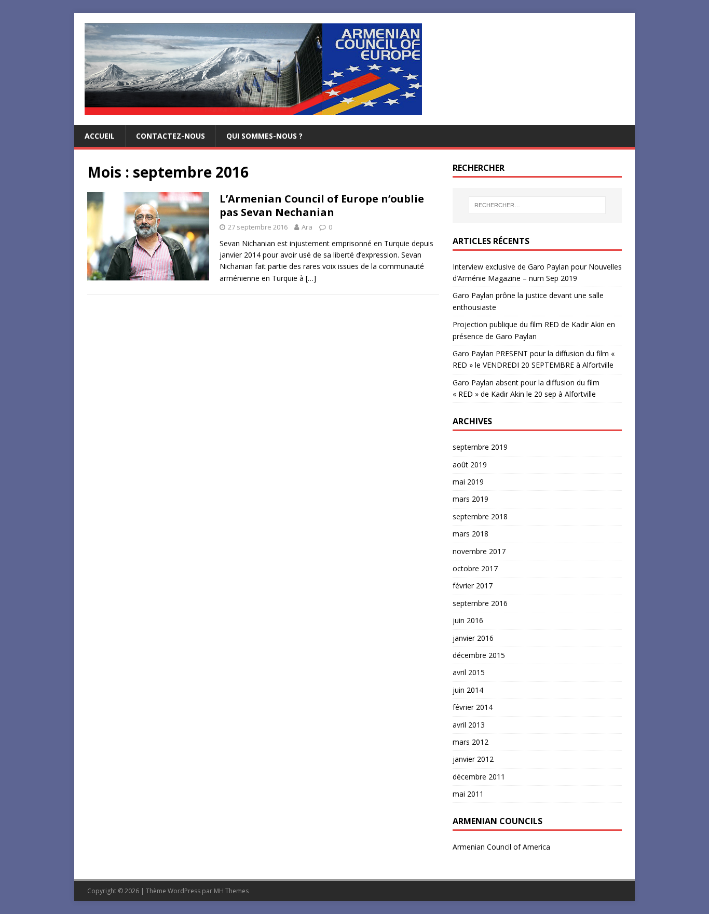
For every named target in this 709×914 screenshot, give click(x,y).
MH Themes (231, 890)
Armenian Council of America (501, 847)
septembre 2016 (480, 603)
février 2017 (473, 585)
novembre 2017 (479, 551)
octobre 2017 (475, 568)
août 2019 (470, 464)
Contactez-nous (170, 136)
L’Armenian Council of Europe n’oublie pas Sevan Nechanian (322, 205)
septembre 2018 (480, 516)
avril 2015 (469, 672)
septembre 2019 (480, 447)
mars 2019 (470, 499)
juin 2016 (468, 620)
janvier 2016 (473, 638)
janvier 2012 (473, 759)
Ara (307, 227)
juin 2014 (468, 690)
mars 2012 (470, 742)
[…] (311, 278)
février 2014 (473, 707)
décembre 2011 (479, 777)
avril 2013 (469, 725)
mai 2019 (468, 482)
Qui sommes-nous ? (264, 136)
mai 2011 (468, 794)
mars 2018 (470, 534)
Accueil (100, 136)
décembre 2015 (479, 655)
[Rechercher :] (537, 205)
